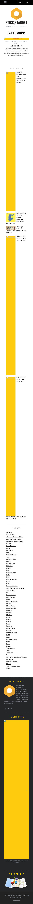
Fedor (8, 575)
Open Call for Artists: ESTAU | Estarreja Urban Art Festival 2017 (16, 218)
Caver (8, 557)
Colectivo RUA (11, 559)
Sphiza (8, 644)
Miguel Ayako (10, 606)
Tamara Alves (10, 648)
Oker (8, 624)
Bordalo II (9, 550)
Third (8, 650)
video (16, 41)
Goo (7, 583)
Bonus (8, 548)
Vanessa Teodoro (11, 661)
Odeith (8, 621)
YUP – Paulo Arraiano (13, 666)
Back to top (16, 900)
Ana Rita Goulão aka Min (14, 539)
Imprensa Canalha (12, 586)
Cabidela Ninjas (11, 555)
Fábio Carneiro (11, 572)
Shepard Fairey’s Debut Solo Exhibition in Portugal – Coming (21, 77)
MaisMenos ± (10, 597)
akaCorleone (10, 534)
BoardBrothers (11, 546)
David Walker (10, 563)
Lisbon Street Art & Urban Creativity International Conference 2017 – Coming (16, 448)
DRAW (8, 568)
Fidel (7, 577)
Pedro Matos (10, 628)
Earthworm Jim (16, 46)
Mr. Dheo (9, 615)
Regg (8, 637)
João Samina (10, 590)
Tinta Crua (9, 653)
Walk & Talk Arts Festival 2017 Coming (21, 238)
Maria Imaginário (11, 601)
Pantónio (9, 626)
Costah (8, 561)
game (7, 41)
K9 (7, 592)
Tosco (8, 655)
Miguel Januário (11, 608)
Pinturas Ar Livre (11, 632)
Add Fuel (9, 532)
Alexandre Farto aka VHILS (14, 537)
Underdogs (9, 659)
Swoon (8, 646)
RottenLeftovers (11, 639)
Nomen (8, 619)
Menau (8, 604)
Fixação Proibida (11, 579)
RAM (8, 635)
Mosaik (8, 612)
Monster (9, 610)
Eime (7, 570)
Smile (8, 641)
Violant (8, 664)
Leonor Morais (11, 595)
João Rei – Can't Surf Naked (15, 588)
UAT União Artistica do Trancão (16, 657)
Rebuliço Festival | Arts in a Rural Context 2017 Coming (16, 230)
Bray (7, 552)
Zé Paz (8, 668)
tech (11, 41)
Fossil (8, 581)
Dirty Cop (9, 566)
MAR (8, 599)
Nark (8, 617)
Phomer (8, 630)
